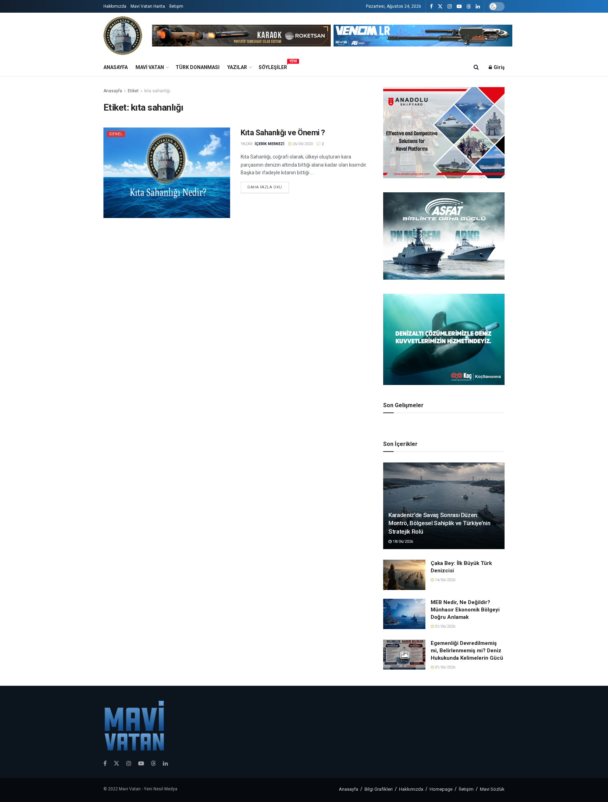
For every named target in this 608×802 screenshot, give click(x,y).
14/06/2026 (444, 580)
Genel (116, 134)
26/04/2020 (302, 144)
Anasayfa (115, 67)
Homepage (441, 789)
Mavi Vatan (149, 67)
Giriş (499, 67)
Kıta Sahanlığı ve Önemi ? (283, 132)
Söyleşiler (273, 66)
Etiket (133, 90)
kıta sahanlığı (157, 90)
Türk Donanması (198, 67)
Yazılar (237, 67)
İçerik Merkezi (269, 144)
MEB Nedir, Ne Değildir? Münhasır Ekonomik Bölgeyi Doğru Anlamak (465, 609)
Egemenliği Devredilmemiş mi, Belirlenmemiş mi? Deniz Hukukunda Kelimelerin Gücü (467, 650)
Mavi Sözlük (492, 789)
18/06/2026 (402, 541)
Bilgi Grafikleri (379, 789)
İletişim (176, 6)
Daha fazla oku (264, 187)
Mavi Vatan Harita (148, 6)
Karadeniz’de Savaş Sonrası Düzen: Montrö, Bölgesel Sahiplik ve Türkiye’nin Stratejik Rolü (439, 523)
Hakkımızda (114, 6)
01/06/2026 (444, 626)
